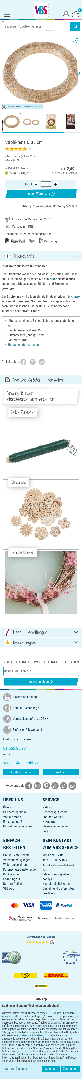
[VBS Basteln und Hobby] (41, 10)
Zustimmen (70, 1069)
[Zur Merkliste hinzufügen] (75, 41)
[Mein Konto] (66, 14)
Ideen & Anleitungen (56, 826)
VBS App (8, 888)
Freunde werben (53, 817)
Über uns (9, 807)
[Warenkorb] (75, 14)
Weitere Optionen (16, 1069)
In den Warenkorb (38, 194)
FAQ (45, 831)
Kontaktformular (21, 772)
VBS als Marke (12, 817)
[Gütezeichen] (11, 957)
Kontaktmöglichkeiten (57, 884)
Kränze (75, 296)
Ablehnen (51, 1069)
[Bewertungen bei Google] (41, 940)
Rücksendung (11, 874)
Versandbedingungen (16, 860)
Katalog (48, 807)
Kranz (53, 279)
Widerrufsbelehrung (15, 865)
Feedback (61, 772)
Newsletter (50, 821)
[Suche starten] (75, 26)
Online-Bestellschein (16, 855)
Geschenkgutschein (55, 812)
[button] (6, 73)
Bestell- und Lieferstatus (58, 888)
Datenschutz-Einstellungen (20, 869)
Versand (73, 172)
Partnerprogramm (14, 812)
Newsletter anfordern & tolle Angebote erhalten (41, 662)
